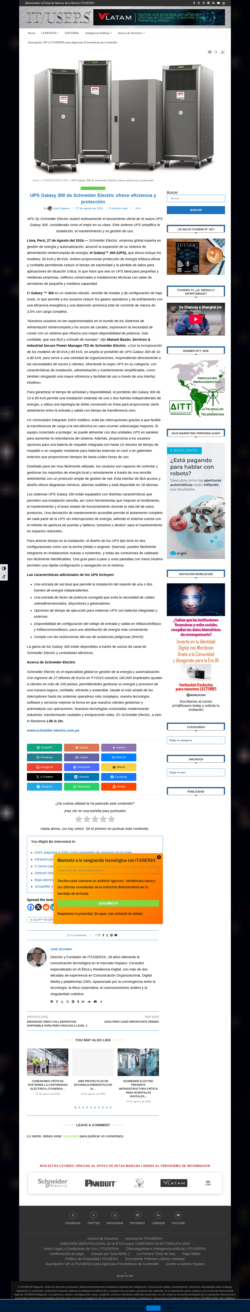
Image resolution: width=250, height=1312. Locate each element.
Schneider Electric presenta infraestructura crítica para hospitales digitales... (138, 1089)
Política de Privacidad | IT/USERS (91, 1259)
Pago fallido (191, 1254)
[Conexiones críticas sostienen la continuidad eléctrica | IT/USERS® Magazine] (47, 1062)
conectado (70, 1136)
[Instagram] (204, 3)
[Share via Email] (115, 935)
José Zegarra (61, 949)
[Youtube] (218, 3)
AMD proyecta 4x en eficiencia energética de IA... (93, 1085)
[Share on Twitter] (107, 935)
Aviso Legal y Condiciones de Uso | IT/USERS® (81, 1249)
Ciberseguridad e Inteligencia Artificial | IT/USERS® (166, 1249)
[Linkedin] (213, 3)
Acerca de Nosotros (130, 33)
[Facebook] (194, 3)
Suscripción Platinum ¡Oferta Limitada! (155, 1259)
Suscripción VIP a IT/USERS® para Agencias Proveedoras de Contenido (72, 42)
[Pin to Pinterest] (111, 935)
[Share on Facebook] (103, 935)
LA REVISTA (48, 33)
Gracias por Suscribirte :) (110, 1254)
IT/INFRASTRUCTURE (55, 180)
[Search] (216, 52)
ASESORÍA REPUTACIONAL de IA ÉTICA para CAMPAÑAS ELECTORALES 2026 (125, 1244)
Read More (170, 1308)
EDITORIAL (72, 33)
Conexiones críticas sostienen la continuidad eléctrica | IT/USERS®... (48, 1085)
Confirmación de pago (67, 1254)
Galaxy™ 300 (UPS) (43, 920)
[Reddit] (46, 907)
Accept (153, 1308)
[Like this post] (98, 935)
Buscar (172, 192)
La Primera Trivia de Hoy (156, 1254)
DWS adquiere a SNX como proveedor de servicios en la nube (83, 852)
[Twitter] (198, 3)
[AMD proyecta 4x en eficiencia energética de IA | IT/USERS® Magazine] (93, 1062)
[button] (32, 1078)
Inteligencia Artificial (97, 33)
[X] (38, 907)
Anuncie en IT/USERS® (143, 1239)
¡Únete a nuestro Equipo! (185, 1264)
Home (31, 33)
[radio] (78, 820)
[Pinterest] (208, 3)
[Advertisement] (196, 859)
